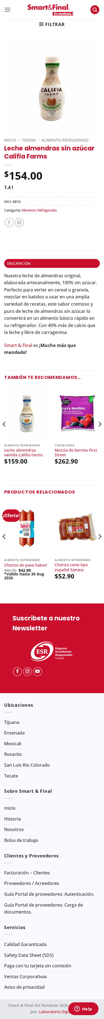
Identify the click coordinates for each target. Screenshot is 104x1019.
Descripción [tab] (19, 263)
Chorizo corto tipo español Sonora (71, 567)
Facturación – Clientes (27, 873)
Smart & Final (18, 345)
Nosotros (14, 829)
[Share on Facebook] (9, 222)
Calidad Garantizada (25, 944)
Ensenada (14, 733)
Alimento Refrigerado (65, 140)
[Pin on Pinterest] (19, 222)
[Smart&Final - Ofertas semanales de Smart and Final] (50, 9)
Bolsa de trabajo (21, 840)
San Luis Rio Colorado (27, 765)
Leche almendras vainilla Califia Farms (23, 452)
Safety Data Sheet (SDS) (29, 955)
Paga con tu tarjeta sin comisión (37, 966)
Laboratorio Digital (56, 1011)
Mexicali (12, 744)
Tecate (11, 776)
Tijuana (11, 722)
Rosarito (13, 754)
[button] (7, 9)
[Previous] (4, 435)
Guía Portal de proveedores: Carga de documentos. (43, 908)
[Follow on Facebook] (17, 671)
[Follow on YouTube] (37, 671)
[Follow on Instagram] (27, 671)
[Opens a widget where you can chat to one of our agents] (83, 1009)
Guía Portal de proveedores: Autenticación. (49, 894)
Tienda (29, 140)
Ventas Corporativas (25, 976)
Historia (12, 819)
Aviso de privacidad (24, 987)
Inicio (10, 140)
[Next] (99, 435)
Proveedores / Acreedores (31, 883)
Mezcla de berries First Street (76, 452)
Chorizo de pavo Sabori (25, 565)
